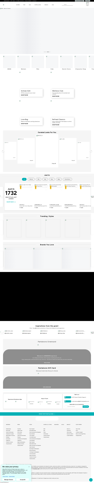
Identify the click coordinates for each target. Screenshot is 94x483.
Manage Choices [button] (8, 479)
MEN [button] (24, 4)
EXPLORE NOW (47, 387)
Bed (44, 430)
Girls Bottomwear (33, 437)
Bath (44, 428)
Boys (52, 179)
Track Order (78, 428)
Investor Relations (70, 435)
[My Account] (78, 4)
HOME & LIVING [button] (38, 4)
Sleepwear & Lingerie (10, 433)
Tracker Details (12, 476)
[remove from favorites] (31, 189)
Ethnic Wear (19, 432)
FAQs (77, 430)
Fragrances (8, 440)
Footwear (7, 437)
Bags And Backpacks (21, 442)
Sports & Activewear (9, 432)
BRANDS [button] (46, 4)
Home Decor (67, 179)
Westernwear (8, 428)
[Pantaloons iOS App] (10, 402)
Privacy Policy (5, 476)
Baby (59, 179)
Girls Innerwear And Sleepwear (35, 438)
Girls (45, 179)
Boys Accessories (33, 450)
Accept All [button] (22, 479)
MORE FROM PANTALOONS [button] (47, 414)
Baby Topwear (32, 442)
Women (31, 179)
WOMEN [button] (18, 4)
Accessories (8, 438)
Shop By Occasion (9, 442)
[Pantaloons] (5, 5)
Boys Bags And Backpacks (34, 448)
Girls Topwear (32, 435)
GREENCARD (6, 0)
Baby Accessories (33, 455)
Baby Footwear (32, 447)
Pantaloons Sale (36, 468)
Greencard (69, 430)
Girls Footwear (32, 440)
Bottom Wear (19, 430)
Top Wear (19, 428)
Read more (47, 362)
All (24, 179)
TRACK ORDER (28, 0)
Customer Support (79, 432)
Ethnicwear (8, 430)
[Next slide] (92, 197)
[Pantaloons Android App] (20, 402)
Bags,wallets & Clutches (10, 435)
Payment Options (70, 433)
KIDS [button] (30, 4)
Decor (45, 432)
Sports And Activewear (21, 435)
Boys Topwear (32, 428)
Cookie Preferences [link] (4, 482)
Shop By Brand (9, 443)
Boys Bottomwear (33, 430)
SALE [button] (53, 4)
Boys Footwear (32, 433)
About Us (68, 428)
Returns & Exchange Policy (81, 433)
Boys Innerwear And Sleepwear (35, 432)
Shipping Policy (79, 435)
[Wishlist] (74, 4)
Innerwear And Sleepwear (22, 438)
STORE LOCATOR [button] (20, 0)
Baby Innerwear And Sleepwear (35, 445)
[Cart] (82, 4)
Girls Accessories (33, 453)
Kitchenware (46, 433)
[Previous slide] (1, 197)
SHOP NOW (10, 202)
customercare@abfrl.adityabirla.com (80, 401)
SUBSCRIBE (85, 406)
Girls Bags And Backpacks (34, 452)
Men (38, 179)
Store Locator (69, 432)
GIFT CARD (13, 0)
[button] (29, 466)
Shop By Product (47, 435)
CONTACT (34, 0)
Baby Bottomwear (33, 443)
